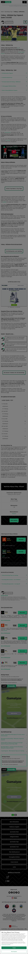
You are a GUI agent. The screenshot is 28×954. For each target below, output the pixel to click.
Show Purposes (14, 951)
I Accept (14, 947)
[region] (14, 942)
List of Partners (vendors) (5, 944)
